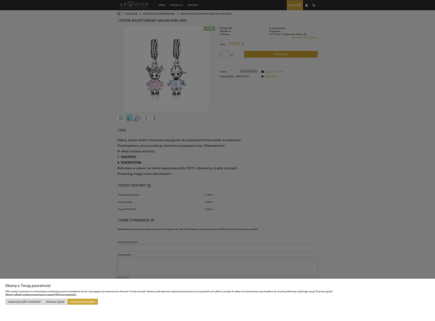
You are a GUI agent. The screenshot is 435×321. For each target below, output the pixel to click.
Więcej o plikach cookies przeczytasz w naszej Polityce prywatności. (40, 294)
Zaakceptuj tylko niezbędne (24, 301)
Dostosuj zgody (55, 301)
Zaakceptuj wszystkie (82, 301)
